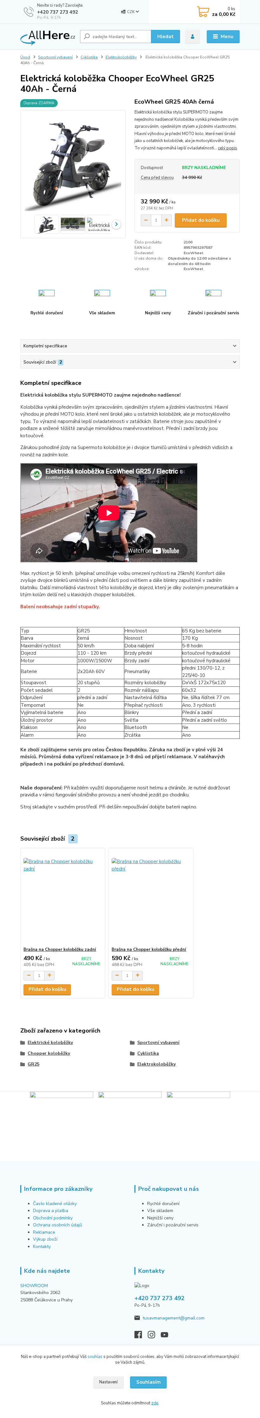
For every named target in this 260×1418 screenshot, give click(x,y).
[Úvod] (47, 37)
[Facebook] (141, 1336)
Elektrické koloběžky (50, 1043)
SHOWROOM (34, 1286)
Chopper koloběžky (49, 1053)
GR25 (33, 1064)
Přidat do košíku (201, 220)
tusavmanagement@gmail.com (174, 1318)
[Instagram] (154, 1336)
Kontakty (42, 1247)
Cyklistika (89, 57)
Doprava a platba (50, 1211)
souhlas (95, 1357)
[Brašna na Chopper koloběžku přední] (151, 897)
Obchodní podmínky (53, 1218)
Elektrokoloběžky (121, 57)
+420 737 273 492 (57, 12)
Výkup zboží (46, 1239)
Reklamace (44, 1232)
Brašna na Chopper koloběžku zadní (59, 949)
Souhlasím (148, 1382)
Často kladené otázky (55, 1204)
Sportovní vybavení (55, 57)
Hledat (165, 36)
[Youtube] (167, 1336)
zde (154, 1403)
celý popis (227, 148)
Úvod (25, 57)
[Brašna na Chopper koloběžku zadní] (62, 897)
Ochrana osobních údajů (57, 1225)
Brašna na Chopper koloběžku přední (149, 949)
